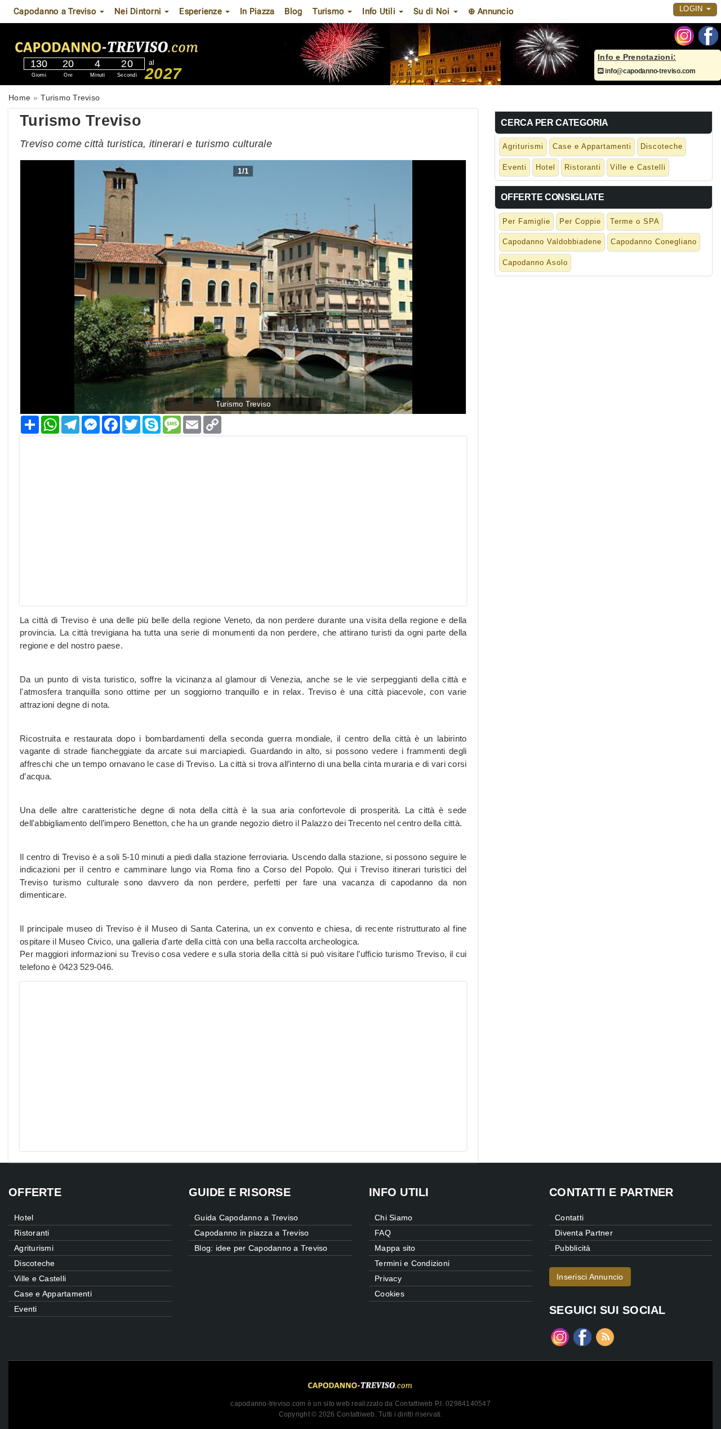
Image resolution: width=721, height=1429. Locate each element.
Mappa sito (395, 1247)
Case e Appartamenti (592, 146)
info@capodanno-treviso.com (650, 71)
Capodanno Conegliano (654, 241)
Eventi (514, 167)
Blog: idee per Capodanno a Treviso (261, 1247)
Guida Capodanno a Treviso (246, 1217)
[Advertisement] (243, 515)
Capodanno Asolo (535, 262)
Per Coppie (580, 221)
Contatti (569, 1217)
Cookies (389, 1293)
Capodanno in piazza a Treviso (251, 1232)
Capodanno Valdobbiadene (552, 241)
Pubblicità (573, 1247)
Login (692, 9)
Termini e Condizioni (412, 1263)
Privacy (388, 1278)
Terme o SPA (635, 221)
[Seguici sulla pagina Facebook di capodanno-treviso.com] (708, 34)
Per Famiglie (526, 221)
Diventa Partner (584, 1232)
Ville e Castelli (638, 167)
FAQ (383, 1232)
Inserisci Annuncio (590, 1276)
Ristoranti (582, 167)
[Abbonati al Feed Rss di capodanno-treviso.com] (605, 1336)
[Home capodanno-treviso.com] (140, 44)
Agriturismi (523, 146)
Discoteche (661, 146)
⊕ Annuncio (491, 11)
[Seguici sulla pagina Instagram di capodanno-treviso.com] (684, 34)
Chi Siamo (393, 1217)
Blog (293, 11)
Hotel (545, 167)
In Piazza (257, 11)
